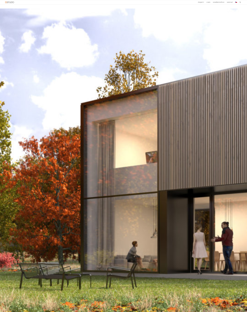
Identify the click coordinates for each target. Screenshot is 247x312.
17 (129, 309)
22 (137, 309)
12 (122, 309)
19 (132, 309)
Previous (4, 162)
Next (243, 162)
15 (126, 309)
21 (136, 309)
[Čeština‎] (236, 2)
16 (128, 309)
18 (131, 309)
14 (125, 309)
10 (119, 309)
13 (123, 309)
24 (140, 309)
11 (120, 309)
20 (134, 309)
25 (142, 309)
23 (139, 309)
